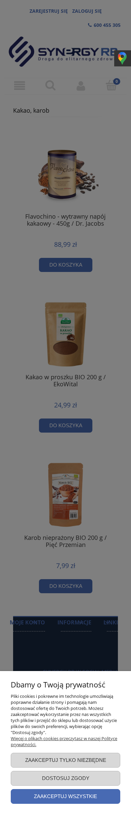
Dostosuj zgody (65, 778)
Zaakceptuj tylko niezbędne (65, 760)
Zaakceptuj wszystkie (65, 796)
